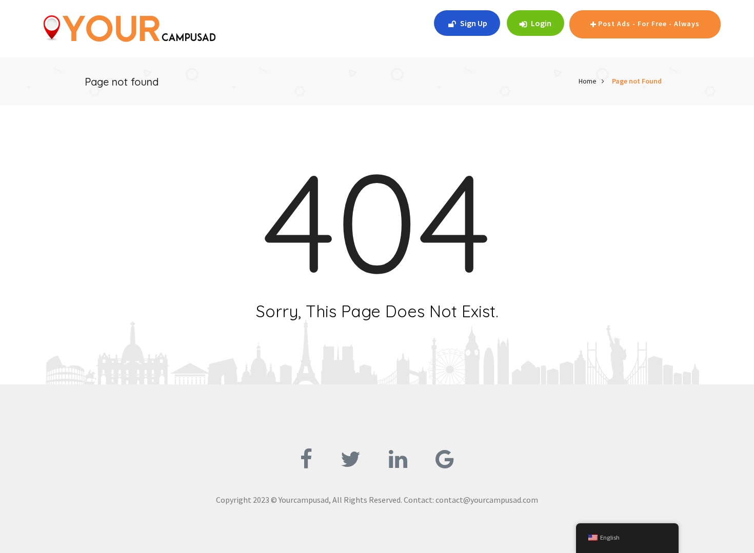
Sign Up (473, 23)
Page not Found (637, 81)
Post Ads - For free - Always (649, 23)
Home (588, 81)
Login (540, 23)
